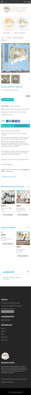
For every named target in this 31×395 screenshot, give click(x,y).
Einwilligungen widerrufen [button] (8, 308)
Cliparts (22, 29)
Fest (19, 109)
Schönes (12, 106)
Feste (22, 109)
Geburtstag (4, 112)
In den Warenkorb (8, 99)
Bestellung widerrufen (8, 311)
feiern (16, 109)
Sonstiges (8, 37)
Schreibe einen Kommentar (10, 90)
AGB (2, 334)
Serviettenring (5, 114)
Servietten (23, 112)
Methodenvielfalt (5, 320)
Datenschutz (4, 340)
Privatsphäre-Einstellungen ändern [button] (10, 303)
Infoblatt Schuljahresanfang (6, 238)
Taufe (10, 114)
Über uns (3, 331)
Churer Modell (8, 29)
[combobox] (7, 33)
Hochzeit (10, 112)
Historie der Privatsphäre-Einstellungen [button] (11, 306)
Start (2, 37)
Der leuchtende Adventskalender (20, 209)
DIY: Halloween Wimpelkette (20, 250)
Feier (13, 109)
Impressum (4, 337)
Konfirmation (16, 112)
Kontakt (3, 328)
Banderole (8, 109)
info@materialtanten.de (7, 382)
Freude (26, 109)
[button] (7, 214)
